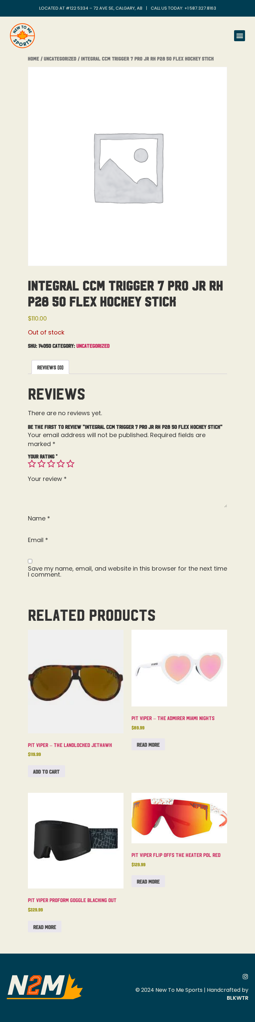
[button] (239, 35)
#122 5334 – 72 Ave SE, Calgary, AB (104, 8)
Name (39, 518)
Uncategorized (60, 58)
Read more (148, 744)
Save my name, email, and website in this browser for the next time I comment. (127, 572)
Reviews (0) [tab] (50, 367)
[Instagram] (245, 976)
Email (38, 540)
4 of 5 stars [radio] (61, 464)
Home (33, 58)
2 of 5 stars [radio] (41, 464)
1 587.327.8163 (201, 8)
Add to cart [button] (46, 771)
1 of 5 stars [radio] (32, 464)
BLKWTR (237, 998)
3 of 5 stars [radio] (51, 464)
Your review (47, 479)
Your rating (42, 456)
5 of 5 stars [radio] (70, 464)
